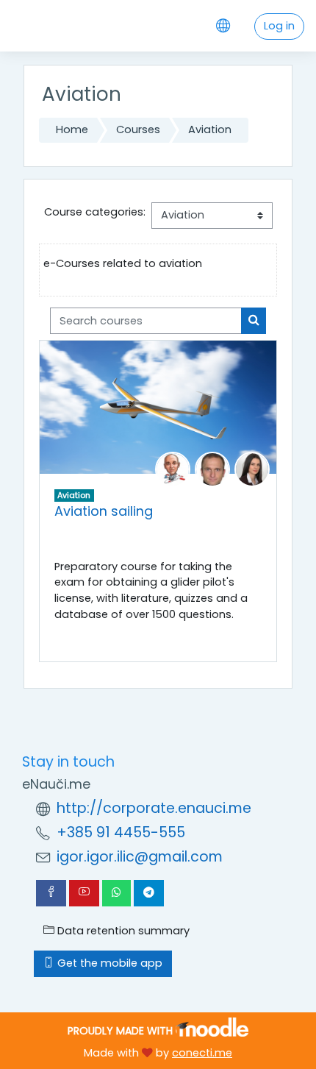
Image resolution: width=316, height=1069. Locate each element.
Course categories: (95, 212)
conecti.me (202, 1052)
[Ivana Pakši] (252, 468)
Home (72, 129)
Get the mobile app (108, 963)
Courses (138, 129)
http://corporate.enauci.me (154, 808)
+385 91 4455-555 (121, 832)
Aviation (209, 129)
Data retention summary (122, 930)
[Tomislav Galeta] (172, 468)
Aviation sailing (103, 511)
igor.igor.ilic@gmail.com (140, 857)
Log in (279, 25)
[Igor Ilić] (212, 468)
